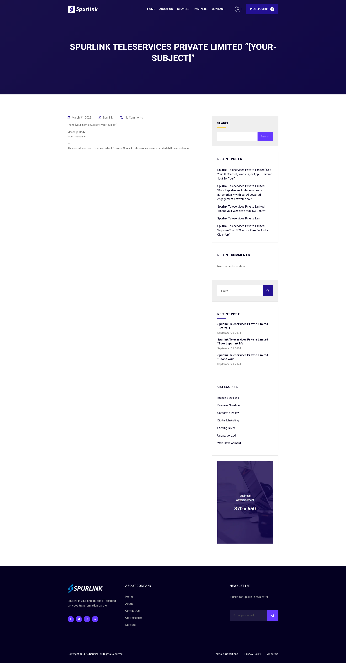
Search (223, 123)
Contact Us (132, 610)
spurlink (107, 117)
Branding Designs (228, 397)
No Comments (133, 117)
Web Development (229, 443)
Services (183, 9)
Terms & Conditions (226, 654)
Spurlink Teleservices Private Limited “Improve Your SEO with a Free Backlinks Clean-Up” (242, 230)
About (129, 603)
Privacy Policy (253, 654)
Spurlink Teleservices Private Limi (238, 218)
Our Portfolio (133, 617)
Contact (218, 9)
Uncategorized (226, 435)
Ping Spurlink (259, 9)
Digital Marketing (228, 420)
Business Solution (228, 405)
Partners (201, 9)
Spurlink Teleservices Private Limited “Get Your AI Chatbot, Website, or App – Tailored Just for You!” (244, 174)
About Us (166, 9)
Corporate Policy (228, 413)
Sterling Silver (226, 428)
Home (151, 9)
